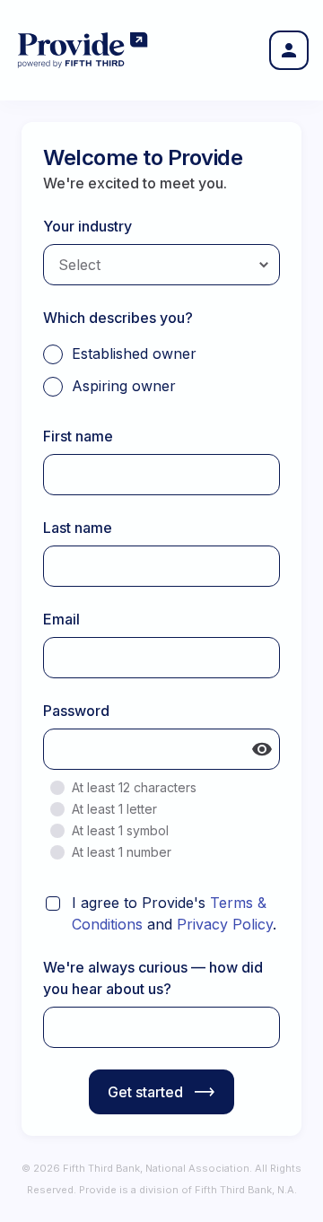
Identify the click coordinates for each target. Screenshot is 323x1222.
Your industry (87, 226)
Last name (77, 528)
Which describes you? (118, 318)
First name (78, 436)
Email (61, 619)
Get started (145, 1092)
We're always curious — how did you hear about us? (153, 978)
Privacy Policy (225, 924)
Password (76, 711)
